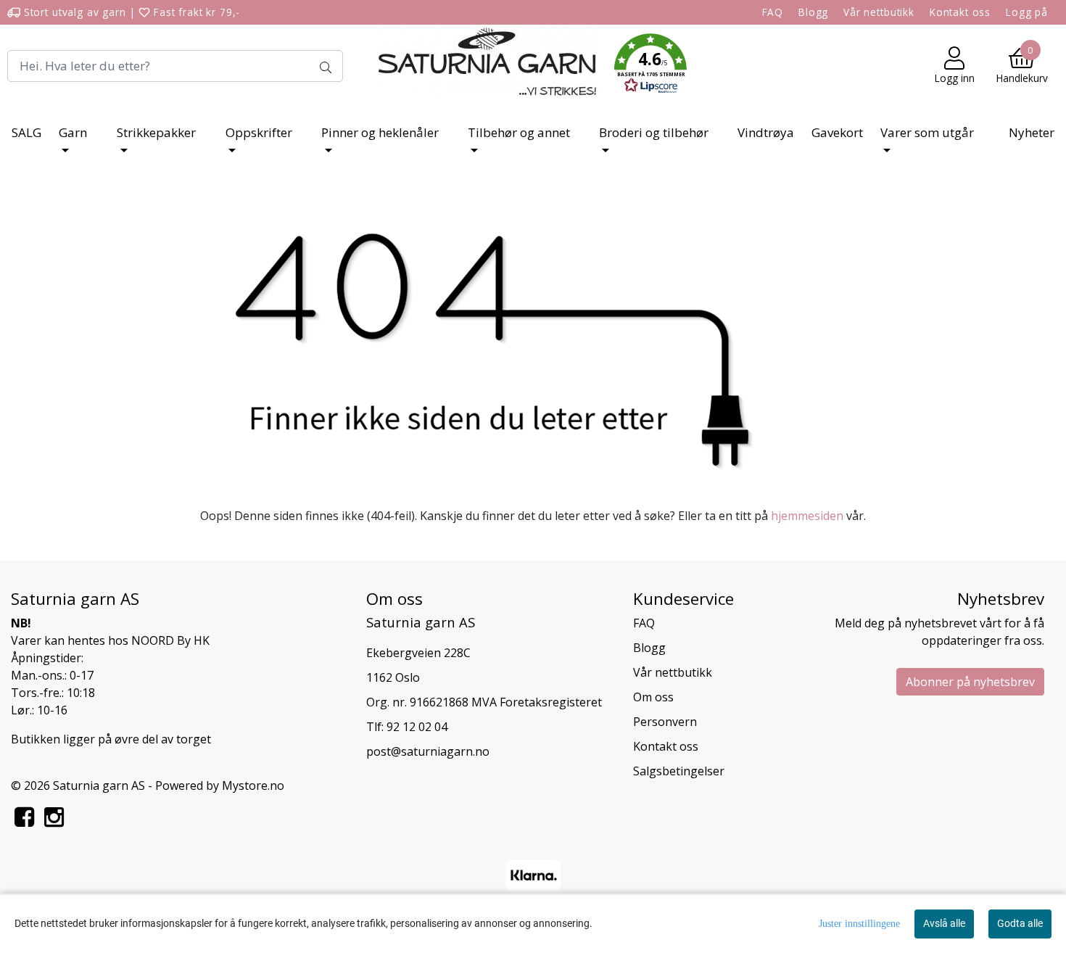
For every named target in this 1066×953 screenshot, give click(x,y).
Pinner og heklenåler (380, 132)
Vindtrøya (765, 132)
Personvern (665, 722)
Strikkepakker (156, 132)
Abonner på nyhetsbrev (970, 682)
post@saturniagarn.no (427, 751)
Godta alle (1020, 923)
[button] (650, 66)
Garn (73, 132)
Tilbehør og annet (519, 132)
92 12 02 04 (417, 727)
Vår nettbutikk (878, 12)
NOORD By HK (170, 640)
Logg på (1027, 12)
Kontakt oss (960, 12)
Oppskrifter (259, 132)
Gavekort (837, 132)
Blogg (813, 12)
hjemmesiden (807, 516)
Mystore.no (253, 785)
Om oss (653, 697)
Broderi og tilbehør (653, 132)
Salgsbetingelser (678, 771)
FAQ (773, 12)
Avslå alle (944, 923)
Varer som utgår (927, 132)
